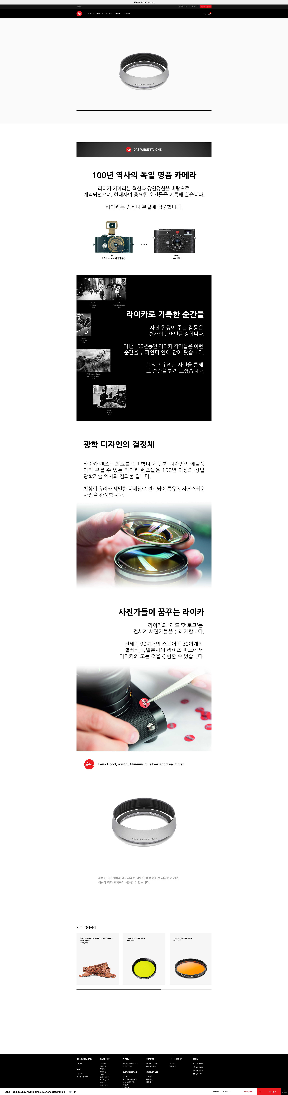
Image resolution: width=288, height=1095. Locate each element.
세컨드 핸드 (104, 1085)
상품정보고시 (227, 1092)
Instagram (199, 1067)
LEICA (79, 13)
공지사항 (126, 1077)
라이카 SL (103, 1069)
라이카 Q (103, 1072)
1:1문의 (125, 1085)
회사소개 (79, 1063)
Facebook (199, 1063)
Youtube (199, 1074)
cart (260, 1091)
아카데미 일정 (127, 1066)
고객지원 (127, 14)
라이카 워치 (104, 1082)
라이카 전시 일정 (152, 1063)
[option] (144, 2)
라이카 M (103, 1066)
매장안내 (126, 1087)
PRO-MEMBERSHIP (205, 7)
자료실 (148, 1082)
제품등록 (78, 7)
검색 (205, 13)
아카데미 (119, 14)
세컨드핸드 (100, 14)
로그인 (195, 7)
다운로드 (149, 1079)
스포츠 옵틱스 (104, 1080)
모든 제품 (103, 1063)
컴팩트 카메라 (104, 1074)
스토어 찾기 (184, 7)
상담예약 (216, 1092)
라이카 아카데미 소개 (130, 1063)
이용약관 (79, 1074)
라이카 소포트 (104, 1077)
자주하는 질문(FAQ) (130, 1079)
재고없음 (272, 1091)
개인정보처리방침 (82, 1077)
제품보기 (91, 14)
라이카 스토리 (151, 1066)
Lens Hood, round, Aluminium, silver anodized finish (34, 1092)
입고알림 (284, 1092)
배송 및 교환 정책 (129, 1082)
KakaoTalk (199, 1070)
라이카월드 (109, 14)
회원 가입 (173, 1066)
